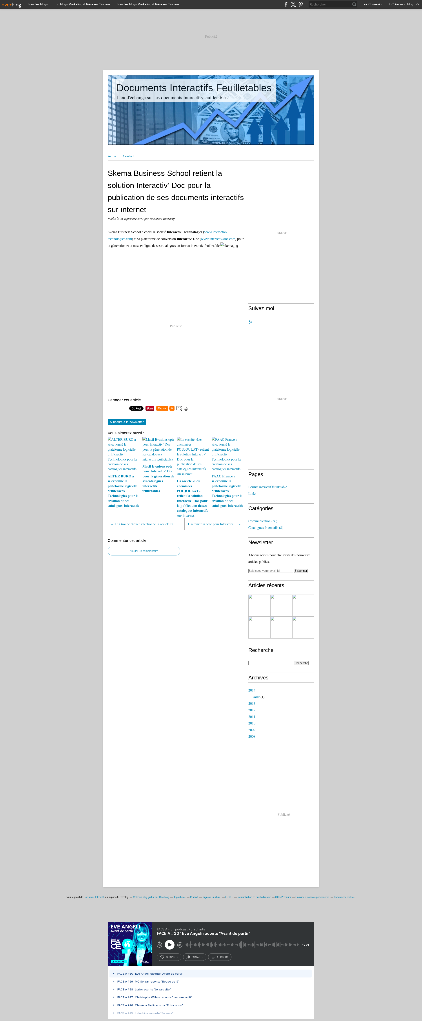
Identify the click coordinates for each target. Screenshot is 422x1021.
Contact (128, 156)
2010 (251, 723)
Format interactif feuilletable (267, 486)
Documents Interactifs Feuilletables (194, 87)
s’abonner (172, 957)
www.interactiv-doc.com (218, 239)
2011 (251, 716)
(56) (262, 521)
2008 (251, 736)
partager (197, 957)
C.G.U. (229, 897)
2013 (251, 703)
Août (256, 696)
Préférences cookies (344, 897)
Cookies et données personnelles (312, 897)
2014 (251, 690)
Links (252, 493)
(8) (265, 527)
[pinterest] (300, 4)
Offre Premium (283, 897)
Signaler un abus (212, 897)
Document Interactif (94, 897)
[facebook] (286, 4)
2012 (251, 710)
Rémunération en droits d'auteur (254, 897)
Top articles (180, 897)
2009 (251, 729)
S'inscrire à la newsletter (127, 422)
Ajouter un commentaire (144, 551)
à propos (222, 957)
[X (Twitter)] (293, 4)
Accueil (113, 156)
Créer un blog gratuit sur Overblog (151, 897)
